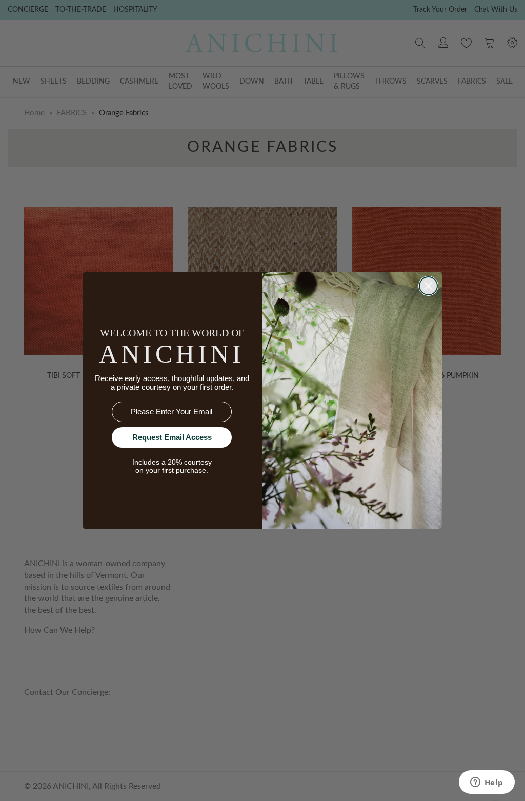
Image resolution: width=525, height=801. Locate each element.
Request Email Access (172, 437)
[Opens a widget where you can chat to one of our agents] (486, 783)
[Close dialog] (428, 285)
